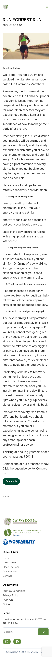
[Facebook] (17, 641)
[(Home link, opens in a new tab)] (5, 6)
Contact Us (11, 481)
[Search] (43, 631)
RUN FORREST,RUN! (22, 19)
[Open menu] (47, 6)
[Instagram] (7, 641)
